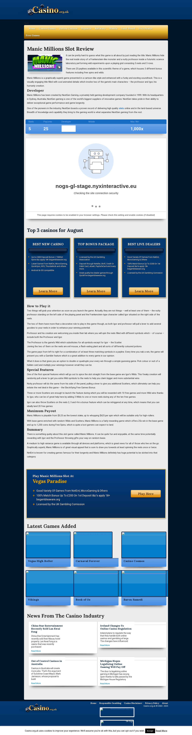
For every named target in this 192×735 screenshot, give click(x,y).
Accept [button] (150, 731)
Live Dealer (146, 28)
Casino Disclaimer (133, 703)
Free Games (33, 35)
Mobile (113, 28)
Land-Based (128, 28)
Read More (161, 730)
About (165, 703)
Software (100, 28)
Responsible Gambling (110, 703)
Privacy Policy (152, 703)
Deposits (86, 28)
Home (32, 28)
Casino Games (47, 28)
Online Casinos (68, 28)
